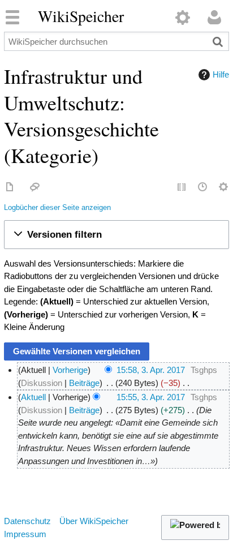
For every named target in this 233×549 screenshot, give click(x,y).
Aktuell (33, 397)
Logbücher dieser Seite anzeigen (57, 208)
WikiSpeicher (81, 16)
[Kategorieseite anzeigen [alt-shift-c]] (10, 187)
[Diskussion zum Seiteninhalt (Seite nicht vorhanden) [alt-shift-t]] (35, 187)
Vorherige (70, 370)
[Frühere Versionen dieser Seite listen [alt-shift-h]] (203, 187)
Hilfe (221, 74)
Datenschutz (27, 521)
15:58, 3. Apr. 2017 (150, 370)
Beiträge (84, 383)
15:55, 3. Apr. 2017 (150, 397)
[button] (117, 234)
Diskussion (41, 383)
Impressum (25, 534)
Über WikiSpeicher (93, 521)
